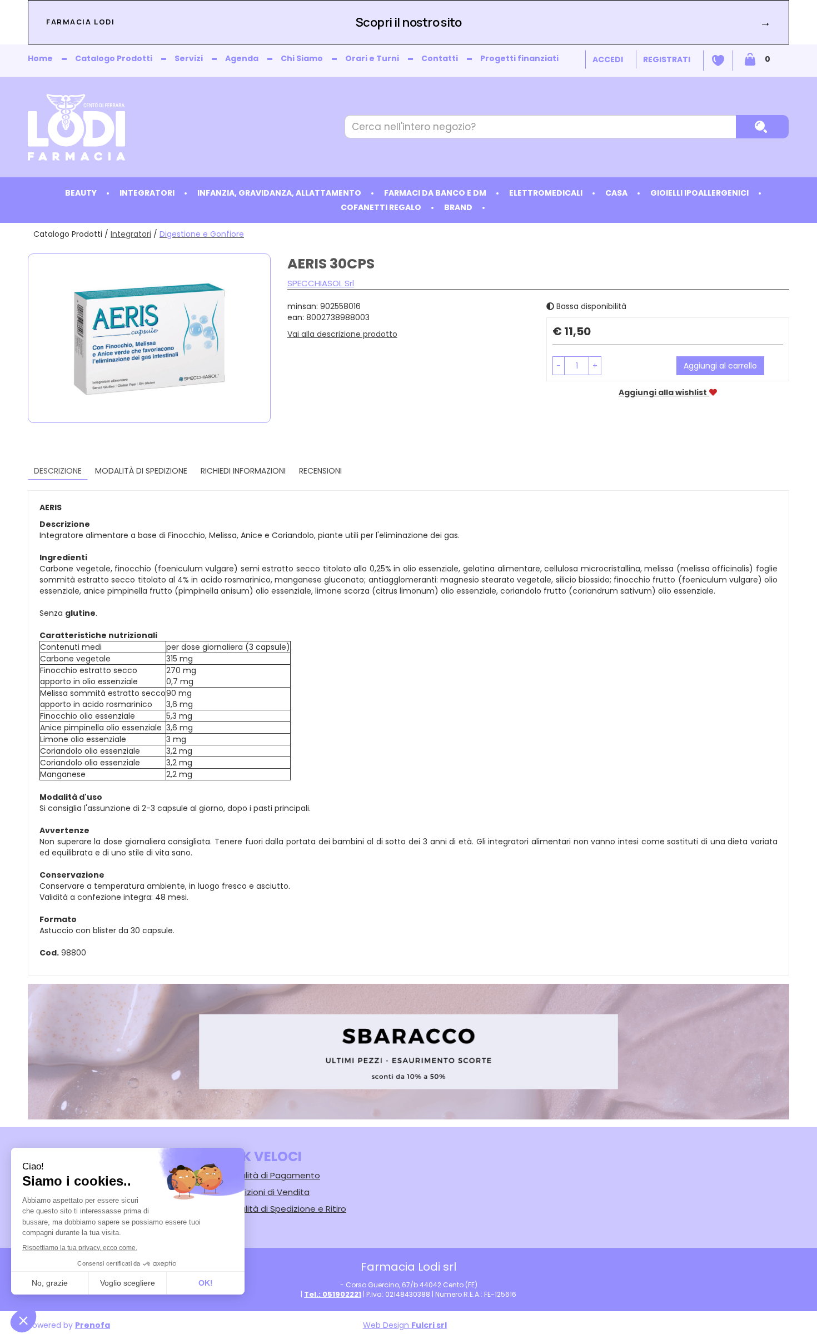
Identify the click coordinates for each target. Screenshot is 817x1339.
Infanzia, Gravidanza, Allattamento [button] (279, 192)
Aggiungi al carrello (720, 365)
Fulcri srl (429, 1325)
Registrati (666, 59)
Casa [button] (616, 192)
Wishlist (718, 60)
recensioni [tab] (320, 470)
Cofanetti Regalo (381, 207)
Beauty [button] (81, 192)
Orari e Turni (372, 58)
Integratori (131, 234)
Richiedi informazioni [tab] (243, 470)
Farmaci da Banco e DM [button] (435, 192)
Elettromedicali (545, 192)
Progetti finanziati (519, 58)
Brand (458, 207)
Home (40, 58)
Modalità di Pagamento (271, 1175)
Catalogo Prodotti (113, 58)
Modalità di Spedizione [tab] (141, 470)
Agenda (241, 58)
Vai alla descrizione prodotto (342, 334)
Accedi (607, 59)
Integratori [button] (147, 192)
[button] (558, 365)
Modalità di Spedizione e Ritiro (284, 1208)
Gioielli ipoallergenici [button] (699, 192)
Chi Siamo (302, 58)
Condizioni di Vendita (266, 1192)
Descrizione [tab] (58, 470)
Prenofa (92, 1325)
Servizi (189, 58)
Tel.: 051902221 (332, 1294)
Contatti (439, 58)
